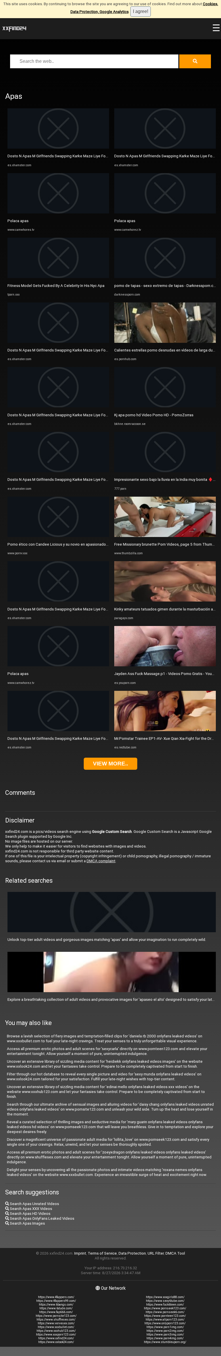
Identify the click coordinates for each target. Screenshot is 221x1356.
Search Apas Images (27, 1223)
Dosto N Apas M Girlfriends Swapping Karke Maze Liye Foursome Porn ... (69, 156)
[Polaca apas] (58, 212)
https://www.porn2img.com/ (165, 1331)
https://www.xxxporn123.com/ (56, 1334)
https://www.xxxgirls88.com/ (165, 1297)
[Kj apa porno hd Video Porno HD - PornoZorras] (165, 406)
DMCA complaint (101, 860)
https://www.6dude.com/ (56, 1308)
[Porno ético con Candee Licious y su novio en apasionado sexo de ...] (58, 535)
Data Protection (132, 1253)
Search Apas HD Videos (29, 1213)
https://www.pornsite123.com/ (56, 1316)
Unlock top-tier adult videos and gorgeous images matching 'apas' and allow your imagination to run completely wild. (106, 939)
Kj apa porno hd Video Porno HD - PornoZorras (153, 415)
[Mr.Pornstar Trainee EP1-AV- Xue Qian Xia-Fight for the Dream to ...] (165, 729)
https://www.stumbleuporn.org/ (165, 1342)
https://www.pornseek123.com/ (165, 1308)
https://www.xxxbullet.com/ (56, 1327)
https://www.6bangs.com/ (56, 1304)
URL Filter (156, 1253)
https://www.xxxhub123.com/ (56, 1331)
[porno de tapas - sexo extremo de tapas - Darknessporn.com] (165, 276)
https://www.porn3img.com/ (165, 1334)
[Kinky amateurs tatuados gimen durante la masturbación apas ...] (165, 600)
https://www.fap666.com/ (56, 1312)
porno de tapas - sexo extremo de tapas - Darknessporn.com (166, 285)
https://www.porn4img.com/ (165, 1338)
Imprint (80, 1253)
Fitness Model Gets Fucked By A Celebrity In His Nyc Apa (55, 285)
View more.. (110, 764)
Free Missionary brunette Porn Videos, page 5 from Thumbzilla (167, 544)
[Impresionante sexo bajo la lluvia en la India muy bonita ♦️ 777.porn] (165, 470)
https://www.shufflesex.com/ (56, 1319)
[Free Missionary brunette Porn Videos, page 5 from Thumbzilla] (165, 535)
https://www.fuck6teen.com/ (165, 1304)
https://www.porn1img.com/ (165, 1327)
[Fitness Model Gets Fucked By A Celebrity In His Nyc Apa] (58, 276)
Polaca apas (17, 220)
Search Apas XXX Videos (30, 1208)
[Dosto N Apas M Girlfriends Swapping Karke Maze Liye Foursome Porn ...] (58, 147)
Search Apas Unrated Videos (34, 1203)
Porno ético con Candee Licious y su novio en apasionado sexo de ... (65, 544)
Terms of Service (102, 1253)
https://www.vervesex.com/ (56, 1323)
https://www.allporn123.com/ (165, 1319)
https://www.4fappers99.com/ (56, 1301)
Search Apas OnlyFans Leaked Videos (41, 1218)
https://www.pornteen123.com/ (165, 1316)
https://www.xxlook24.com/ (56, 1342)
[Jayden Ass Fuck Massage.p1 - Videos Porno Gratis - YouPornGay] (165, 665)
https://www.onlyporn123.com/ (165, 1323)
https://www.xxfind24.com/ (56, 1338)
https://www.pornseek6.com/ (165, 1312)
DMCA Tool (175, 1253)
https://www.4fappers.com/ (56, 1297)
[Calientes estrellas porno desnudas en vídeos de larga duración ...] (165, 341)
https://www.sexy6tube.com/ (165, 1301)
